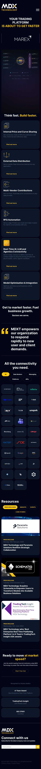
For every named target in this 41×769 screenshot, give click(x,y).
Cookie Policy (16, 763)
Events (33, 507)
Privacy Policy (6, 763)
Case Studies (20, 512)
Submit (38, 747)
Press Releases (10, 507)
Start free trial (20, 671)
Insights (23, 507)
